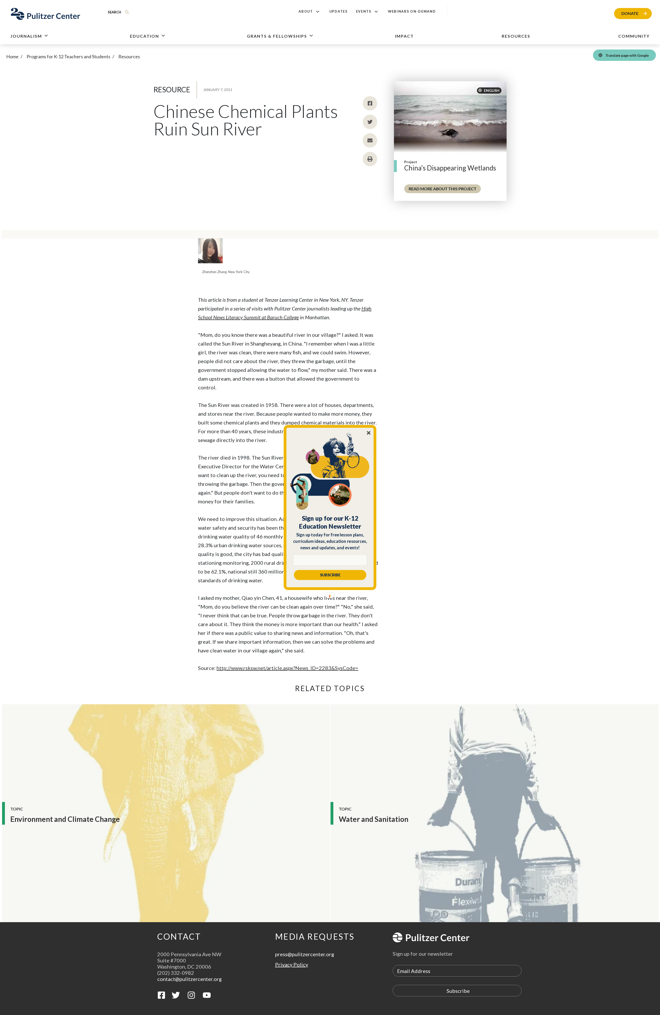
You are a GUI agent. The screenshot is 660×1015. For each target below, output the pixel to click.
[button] (330, 522)
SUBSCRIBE (330, 574)
